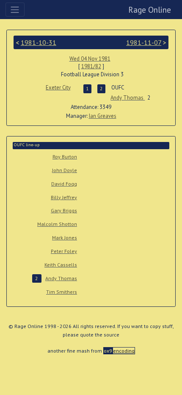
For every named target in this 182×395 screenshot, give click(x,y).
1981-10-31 (38, 42)
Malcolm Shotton (57, 224)
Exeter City (58, 87)
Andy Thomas (127, 97)
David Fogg (64, 184)
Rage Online (149, 9)
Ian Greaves (102, 116)
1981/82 (91, 66)
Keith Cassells (60, 264)
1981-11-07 (143, 42)
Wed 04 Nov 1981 (89, 58)
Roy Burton (64, 156)
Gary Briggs (64, 210)
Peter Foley (64, 251)
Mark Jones (64, 237)
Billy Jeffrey (64, 197)
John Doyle (64, 170)
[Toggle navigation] (15, 9)
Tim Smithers (61, 292)
